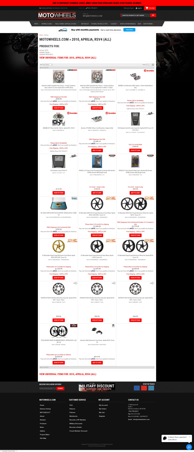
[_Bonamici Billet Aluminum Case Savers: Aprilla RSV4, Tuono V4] (97, 331)
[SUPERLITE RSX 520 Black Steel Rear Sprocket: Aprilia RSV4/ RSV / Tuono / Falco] (97, 288)
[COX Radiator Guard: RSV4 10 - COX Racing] (73, 155)
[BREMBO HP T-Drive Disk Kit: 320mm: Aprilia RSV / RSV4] (59, 119)
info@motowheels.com (92, 16)
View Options (58, 108)
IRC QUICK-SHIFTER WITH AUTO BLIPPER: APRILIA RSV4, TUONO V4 (59, 214)
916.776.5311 (134, 411)
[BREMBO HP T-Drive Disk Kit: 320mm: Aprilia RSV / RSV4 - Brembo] (72, 113)
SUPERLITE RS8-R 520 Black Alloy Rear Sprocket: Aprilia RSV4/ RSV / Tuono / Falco (58, 299)
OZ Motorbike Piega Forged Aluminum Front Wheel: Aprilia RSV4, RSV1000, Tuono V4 (58, 256)
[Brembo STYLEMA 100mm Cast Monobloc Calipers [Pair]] (97, 119)
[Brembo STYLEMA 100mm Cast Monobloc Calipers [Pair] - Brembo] (111, 113)
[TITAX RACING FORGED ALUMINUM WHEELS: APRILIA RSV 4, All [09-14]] (59, 331)
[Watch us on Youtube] (144, 388)
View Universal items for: (67, 57)
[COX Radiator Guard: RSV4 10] (59, 161)
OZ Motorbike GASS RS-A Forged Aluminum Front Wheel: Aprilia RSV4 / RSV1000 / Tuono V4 (97, 214)
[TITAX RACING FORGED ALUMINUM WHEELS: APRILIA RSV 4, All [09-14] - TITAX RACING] (73, 325)
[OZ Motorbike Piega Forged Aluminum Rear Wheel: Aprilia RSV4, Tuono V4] (97, 246)
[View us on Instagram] (151, 388)
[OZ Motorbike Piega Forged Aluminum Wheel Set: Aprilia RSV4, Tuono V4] (135, 246)
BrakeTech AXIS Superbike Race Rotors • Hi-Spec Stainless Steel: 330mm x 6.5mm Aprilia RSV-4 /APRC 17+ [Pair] (97, 86)
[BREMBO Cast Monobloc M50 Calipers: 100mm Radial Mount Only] (135, 76)
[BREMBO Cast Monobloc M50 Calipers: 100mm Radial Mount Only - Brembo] (149, 70)
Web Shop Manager (100, 446)
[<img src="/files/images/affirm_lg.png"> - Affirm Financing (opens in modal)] (97, 29)
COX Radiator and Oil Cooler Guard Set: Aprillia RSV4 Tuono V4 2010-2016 (135, 129)
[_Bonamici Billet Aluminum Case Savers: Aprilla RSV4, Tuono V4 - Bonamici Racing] (113, 325)
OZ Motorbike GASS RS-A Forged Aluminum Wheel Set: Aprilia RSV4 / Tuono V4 (135, 214)
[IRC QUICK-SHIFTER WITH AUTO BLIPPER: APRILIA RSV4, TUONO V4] (59, 203)
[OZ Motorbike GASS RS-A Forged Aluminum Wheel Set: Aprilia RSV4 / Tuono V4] (135, 203)
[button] (138, 15)
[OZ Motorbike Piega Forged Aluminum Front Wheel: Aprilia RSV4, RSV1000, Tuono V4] (59, 246)
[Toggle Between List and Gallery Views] (152, 65)
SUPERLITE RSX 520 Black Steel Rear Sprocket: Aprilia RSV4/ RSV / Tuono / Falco (97, 299)
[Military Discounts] (97, 387)
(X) (40, 50)
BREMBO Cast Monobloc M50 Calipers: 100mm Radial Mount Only (135, 86)
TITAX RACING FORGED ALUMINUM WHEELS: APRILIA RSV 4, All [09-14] (58, 341)
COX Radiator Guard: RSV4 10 (58, 170)
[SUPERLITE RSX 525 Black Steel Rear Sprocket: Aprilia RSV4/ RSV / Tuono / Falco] (135, 288)
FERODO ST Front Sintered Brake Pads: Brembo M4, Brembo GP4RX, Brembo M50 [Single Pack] (135, 171)
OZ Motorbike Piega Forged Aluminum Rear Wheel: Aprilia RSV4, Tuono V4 (97, 256)
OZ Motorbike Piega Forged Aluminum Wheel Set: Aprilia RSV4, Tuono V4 (135, 256)
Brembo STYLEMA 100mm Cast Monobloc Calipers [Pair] (97, 128)
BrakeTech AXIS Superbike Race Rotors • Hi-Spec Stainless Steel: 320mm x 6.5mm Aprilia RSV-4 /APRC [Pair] (58, 86)
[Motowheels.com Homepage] (58, 15)
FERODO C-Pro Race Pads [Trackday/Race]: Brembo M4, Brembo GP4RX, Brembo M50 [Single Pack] (97, 171)
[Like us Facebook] (137, 388)
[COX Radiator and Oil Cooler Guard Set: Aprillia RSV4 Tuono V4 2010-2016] (135, 119)
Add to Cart (97, 150)
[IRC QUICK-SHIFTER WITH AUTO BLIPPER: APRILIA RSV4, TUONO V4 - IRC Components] (74, 198)
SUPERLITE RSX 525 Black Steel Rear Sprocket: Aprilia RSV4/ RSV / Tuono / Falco (135, 299)
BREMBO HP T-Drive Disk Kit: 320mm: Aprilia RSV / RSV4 (58, 128)
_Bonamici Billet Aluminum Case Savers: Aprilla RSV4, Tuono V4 (97, 341)
